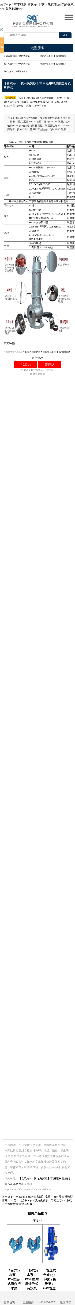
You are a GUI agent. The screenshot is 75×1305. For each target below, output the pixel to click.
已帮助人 (50, 364)
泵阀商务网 (39, 352)
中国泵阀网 (28, 352)
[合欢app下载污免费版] (33, 24)
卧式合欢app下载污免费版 (16, 71)
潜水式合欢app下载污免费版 (53, 56)
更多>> (37, 1220)
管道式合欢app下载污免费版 (53, 63)
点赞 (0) (25, 364)
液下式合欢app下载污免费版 (17, 63)
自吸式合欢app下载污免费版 (17, 56)
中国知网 (39, 358)
